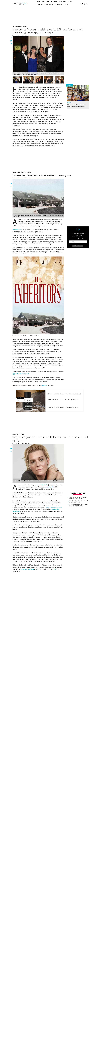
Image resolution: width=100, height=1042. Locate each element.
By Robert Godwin (16, 35)
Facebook (31, 569)
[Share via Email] (11, 44)
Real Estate (65, 1)
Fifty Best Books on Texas (20, 374)
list (28, 374)
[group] (17, 80)
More (68, 4)
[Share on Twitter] (11, 41)
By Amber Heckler (16, 178)
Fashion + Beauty (52, 4)
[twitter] (82, 4)
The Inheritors (16, 229)
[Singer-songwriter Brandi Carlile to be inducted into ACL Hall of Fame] (38, 463)
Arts (71, 1)
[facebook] (80, 4)
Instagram (23, 569)
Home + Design (44, 4)
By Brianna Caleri (15, 443)
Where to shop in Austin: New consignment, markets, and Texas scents (64, 394)
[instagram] (84, 4)
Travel (60, 1)
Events (64, 4)
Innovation (59, 4)
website (44, 385)
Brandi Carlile (49, 487)
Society (38, 4)
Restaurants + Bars (40, 1)
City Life (47, 1)
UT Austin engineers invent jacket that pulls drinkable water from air (78, 501)
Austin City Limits (42, 485)
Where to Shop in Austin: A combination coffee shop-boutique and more (63, 401)
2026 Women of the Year (54, 507)
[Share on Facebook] (11, 38)
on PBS (55, 569)
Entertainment (54, 1)
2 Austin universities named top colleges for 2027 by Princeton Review (78, 505)
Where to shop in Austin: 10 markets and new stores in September (63, 407)
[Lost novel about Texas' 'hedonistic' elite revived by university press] (38, 198)
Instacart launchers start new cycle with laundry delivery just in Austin (78, 498)
